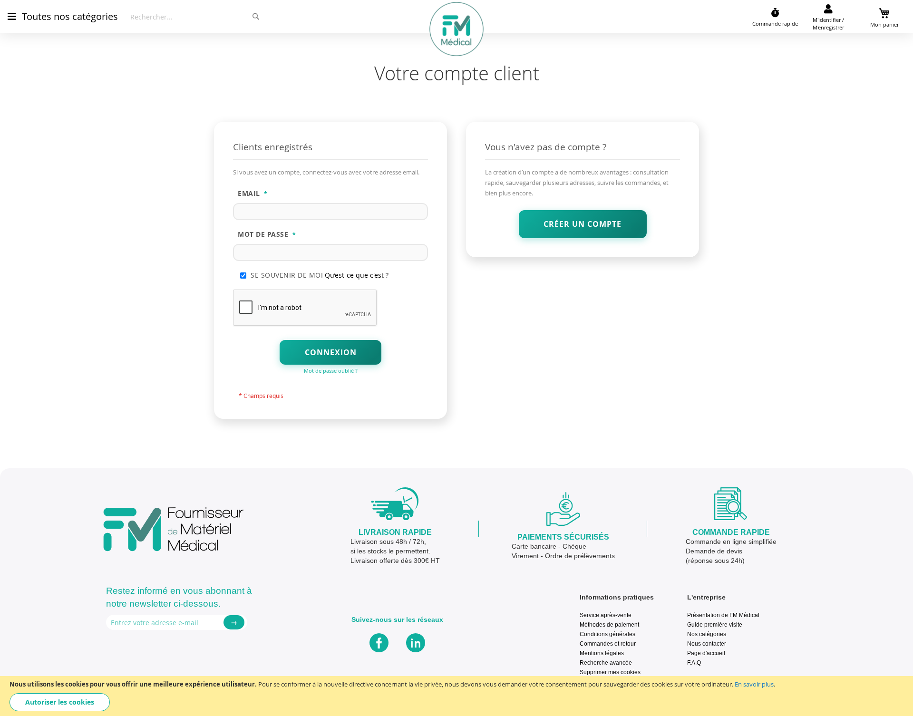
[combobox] (195, 16)
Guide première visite (714, 624)
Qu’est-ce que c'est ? (357, 275)
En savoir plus (754, 684)
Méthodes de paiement (609, 624)
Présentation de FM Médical (723, 615)
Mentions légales (602, 653)
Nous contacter (706, 643)
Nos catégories (706, 634)
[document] (456, 696)
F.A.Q (694, 662)
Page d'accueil (706, 653)
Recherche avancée (606, 662)
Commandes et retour (608, 643)
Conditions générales (607, 634)
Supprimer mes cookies (610, 672)
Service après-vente (605, 615)
